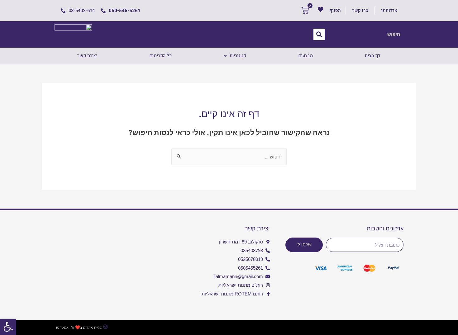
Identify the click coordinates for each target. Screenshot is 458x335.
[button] (8, 327)
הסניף (335, 10)
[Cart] (305, 10)
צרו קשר (360, 10)
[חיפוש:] (229, 157)
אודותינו (389, 10)
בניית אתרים (92, 327)
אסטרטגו (62, 327)
